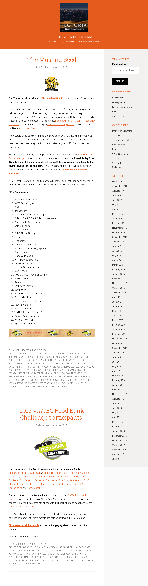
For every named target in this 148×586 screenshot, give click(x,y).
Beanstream (62, 472)
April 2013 (116, 417)
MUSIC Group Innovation (57, 373)
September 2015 (119, 292)
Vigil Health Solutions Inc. (57, 386)
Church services (27, 128)
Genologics (67, 367)
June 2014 (117, 362)
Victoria (70, 560)
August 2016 (118, 242)
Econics (43, 363)
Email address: (120, 64)
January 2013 (118, 431)
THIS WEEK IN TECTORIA (74, 37)
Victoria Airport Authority (31, 480)
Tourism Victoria (82, 380)
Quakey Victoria (119, 102)
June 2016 (117, 251)
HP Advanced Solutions (45, 370)
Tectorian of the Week (34, 350)
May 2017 (116, 205)
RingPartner (29, 376)
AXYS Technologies (59, 353)
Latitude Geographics (122, 107)
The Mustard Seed (51, 59)
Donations (32, 363)
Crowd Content (73, 360)
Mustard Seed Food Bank (22, 506)
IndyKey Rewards (68, 370)
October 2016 (118, 232)
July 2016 (116, 246)
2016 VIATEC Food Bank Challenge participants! (52, 414)
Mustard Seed (78, 373)
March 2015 (117, 320)
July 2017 (116, 195)
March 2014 (117, 376)
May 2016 (116, 255)
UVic (114, 149)
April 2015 (116, 316)
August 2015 (118, 297)
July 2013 (116, 403)
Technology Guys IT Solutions (56, 380)
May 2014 (116, 366)
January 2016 (118, 274)
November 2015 (119, 283)
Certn (114, 111)
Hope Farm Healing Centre (60, 124)
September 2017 (119, 186)
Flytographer (56, 363)
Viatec (31, 383)
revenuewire (15, 376)
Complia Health (56, 360)
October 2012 (118, 445)
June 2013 (117, 408)
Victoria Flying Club (31, 386)
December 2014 (119, 334)
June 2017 (117, 200)
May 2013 (116, 413)
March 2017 (117, 214)
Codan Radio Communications (63, 357)
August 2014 (118, 352)
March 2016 (117, 265)
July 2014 (116, 357)
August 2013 (118, 399)
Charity (13, 550)
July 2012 (116, 459)
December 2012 (119, 436)
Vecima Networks (18, 383)
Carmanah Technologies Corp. (30, 357)
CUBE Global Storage (29, 550)
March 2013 (117, 422)
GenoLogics (48, 472)
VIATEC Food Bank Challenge (51, 383)
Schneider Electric (48, 376)
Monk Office (37, 373)
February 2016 (118, 269)
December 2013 (119, 389)
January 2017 (118, 218)
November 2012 (119, 440)
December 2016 (119, 223)
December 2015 (119, 279)
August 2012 (118, 454)
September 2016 (119, 237)
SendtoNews (65, 376)
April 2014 (116, 371)
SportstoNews (119, 116)
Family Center (76, 120)
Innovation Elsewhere (122, 131)
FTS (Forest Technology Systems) (42, 367)
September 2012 (119, 450)
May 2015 (116, 311)
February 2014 (118, 380)
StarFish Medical (30, 380)
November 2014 (119, 339)
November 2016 (119, 228)
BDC (72, 353)
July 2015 (116, 302)
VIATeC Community (121, 154)
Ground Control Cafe (20, 370)
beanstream (81, 353)
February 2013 (118, 426)
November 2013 (119, 394)
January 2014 (118, 385)
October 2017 (118, 182)
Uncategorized (118, 145)
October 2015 (118, 288)
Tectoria (116, 135)
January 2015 (118, 329)
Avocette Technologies (35, 353)
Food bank (70, 363)
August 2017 (118, 191)
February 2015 (118, 325)
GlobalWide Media (83, 367)
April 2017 (116, 209)
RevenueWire (34, 472)
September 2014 (119, 348)
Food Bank (60, 120)
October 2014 (118, 343)
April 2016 (116, 260)
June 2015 (117, 306)
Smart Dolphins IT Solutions (38, 557)
